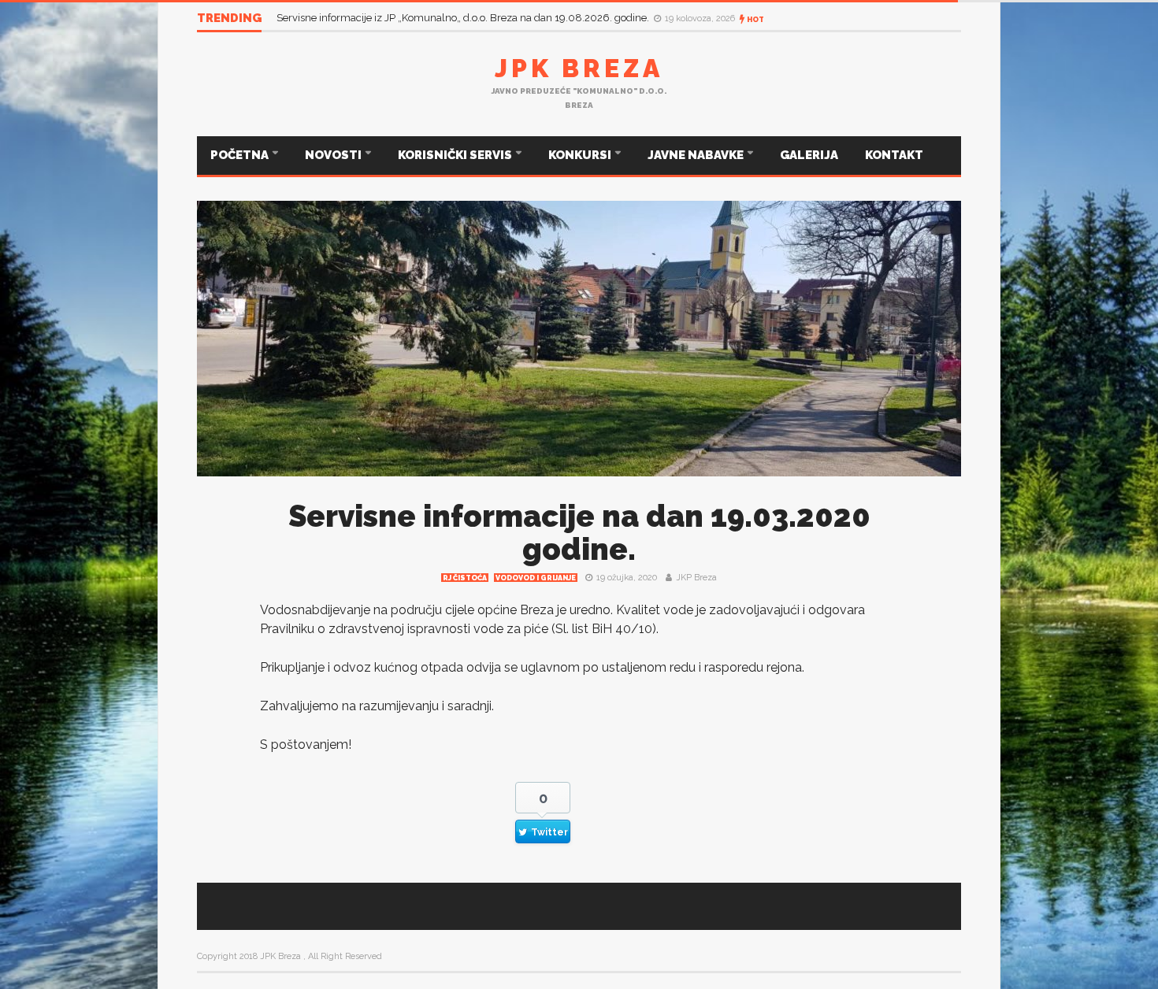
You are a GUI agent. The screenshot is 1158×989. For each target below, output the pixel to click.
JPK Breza (579, 68)
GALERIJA (809, 155)
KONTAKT (894, 155)
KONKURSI (581, 155)
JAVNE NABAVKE (697, 155)
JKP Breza (696, 577)
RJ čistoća (465, 578)
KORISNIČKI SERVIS (456, 155)
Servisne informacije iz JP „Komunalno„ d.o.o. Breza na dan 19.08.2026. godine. (464, 18)
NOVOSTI (334, 155)
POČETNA (240, 155)
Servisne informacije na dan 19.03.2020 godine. (579, 532)
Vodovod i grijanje (535, 578)
